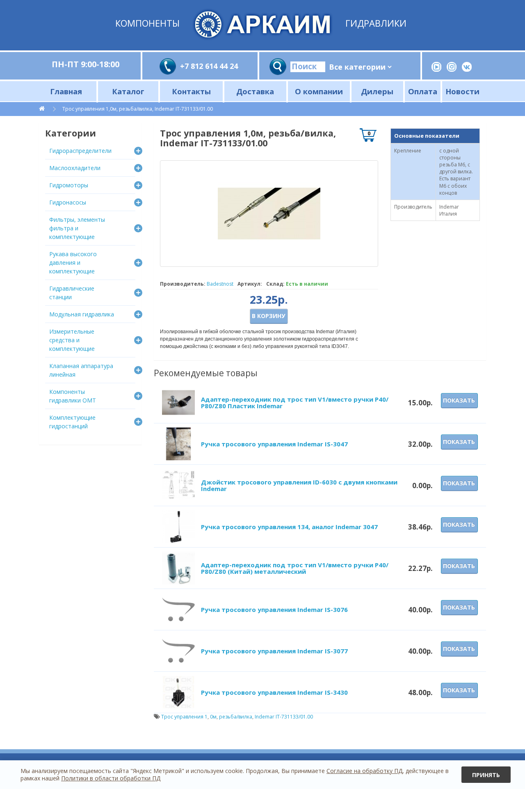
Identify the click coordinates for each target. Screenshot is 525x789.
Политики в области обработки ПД (110, 778)
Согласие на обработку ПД (364, 771)
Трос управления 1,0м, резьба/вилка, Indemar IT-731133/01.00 (137, 108)
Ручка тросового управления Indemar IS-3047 (274, 444)
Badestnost (220, 283)
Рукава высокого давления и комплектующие (73, 262)
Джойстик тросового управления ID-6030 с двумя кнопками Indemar (299, 485)
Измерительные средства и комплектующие (72, 339)
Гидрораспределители (80, 151)
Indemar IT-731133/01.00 (284, 716)
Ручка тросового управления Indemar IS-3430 (274, 692)
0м (213, 716)
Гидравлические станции (71, 292)
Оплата (422, 91)
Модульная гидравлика (81, 314)
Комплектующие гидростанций (72, 422)
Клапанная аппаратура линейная (81, 370)
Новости (462, 91)
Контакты (191, 91)
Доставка (255, 91)
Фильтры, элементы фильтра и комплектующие (77, 228)
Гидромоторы (68, 185)
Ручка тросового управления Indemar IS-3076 (274, 609)
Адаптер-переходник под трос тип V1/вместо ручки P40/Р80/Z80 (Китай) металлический (294, 568)
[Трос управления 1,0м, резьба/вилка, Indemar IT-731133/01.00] (269, 213)
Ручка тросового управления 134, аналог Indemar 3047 (289, 527)
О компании (319, 91)
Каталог (128, 91)
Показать (459, 400)
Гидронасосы (67, 202)
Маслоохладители (74, 168)
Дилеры (377, 91)
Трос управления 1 (184, 716)
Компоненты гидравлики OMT (72, 396)
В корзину (268, 316)
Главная (66, 91)
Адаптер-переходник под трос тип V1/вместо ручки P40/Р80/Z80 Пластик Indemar (294, 402)
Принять (486, 775)
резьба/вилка (235, 716)
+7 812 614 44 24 (209, 66)
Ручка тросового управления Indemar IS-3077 (274, 651)
